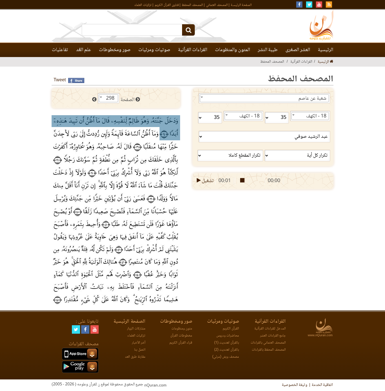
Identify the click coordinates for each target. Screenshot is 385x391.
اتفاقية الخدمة (322, 385)
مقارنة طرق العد (135, 357)
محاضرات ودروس (227, 336)
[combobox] (264, 98)
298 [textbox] (110, 98)
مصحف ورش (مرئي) (225, 357)
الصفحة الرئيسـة (241, 5)
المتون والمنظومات (232, 50)
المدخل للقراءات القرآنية (270, 329)
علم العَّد (83, 50)
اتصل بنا (139, 350)
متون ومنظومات (181, 329)
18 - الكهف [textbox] (316, 116)
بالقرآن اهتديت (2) (226, 350)
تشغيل (207, 181)
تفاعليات (60, 50)
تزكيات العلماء (143, 5)
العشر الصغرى (298, 50)
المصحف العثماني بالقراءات (268, 343)
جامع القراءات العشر (273, 336)
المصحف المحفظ (192, 5)
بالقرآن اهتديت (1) (226, 343)
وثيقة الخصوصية (294, 385)
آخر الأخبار (138, 343)
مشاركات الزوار (136, 329)
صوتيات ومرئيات (154, 50)
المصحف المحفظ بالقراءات (269, 350)
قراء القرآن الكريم (180, 343)
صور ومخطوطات (114, 50)
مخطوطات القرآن (181, 336)
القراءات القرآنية (192, 50)
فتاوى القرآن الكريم (167, 5)
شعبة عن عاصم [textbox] (312, 98)
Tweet (60, 80)
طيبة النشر (268, 50)
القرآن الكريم (231, 329)
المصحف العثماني (217, 5)
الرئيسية (325, 50)
